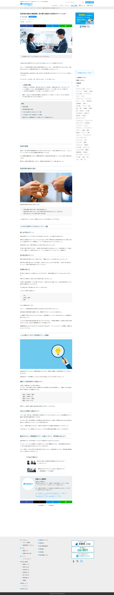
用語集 (24, 580)
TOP (21, 8)
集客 (77, 108)
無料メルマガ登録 (89, 2)
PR (84, 159)
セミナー (77, 101)
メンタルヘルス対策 (79, 149)
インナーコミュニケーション (81, 137)
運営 (80, 108)
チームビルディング (79, 120)
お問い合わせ (90, 5)
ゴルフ (77, 159)
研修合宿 (83, 115)
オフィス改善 (78, 147)
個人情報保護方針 (44, 546)
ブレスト (77, 96)
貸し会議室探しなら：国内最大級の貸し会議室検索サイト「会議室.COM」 (51, 493)
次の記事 (51, 505)
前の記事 (41, 505)
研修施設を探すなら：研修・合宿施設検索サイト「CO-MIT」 (49, 496)
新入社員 (22, 21)
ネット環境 (78, 157)
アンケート (25, 586)
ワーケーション (79, 91)
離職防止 (87, 149)
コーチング (83, 132)
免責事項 (42, 549)
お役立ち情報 (74, 5)
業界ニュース (82, 5)
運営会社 (42, 543)
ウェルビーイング (86, 147)
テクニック (84, 105)
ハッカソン (86, 125)
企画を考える (26, 572)
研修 (77, 110)
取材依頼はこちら (44, 555)
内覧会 (83, 157)
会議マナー (85, 103)
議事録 (85, 142)
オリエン (83, 96)
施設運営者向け (79, 152)
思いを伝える (26, 575)
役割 (89, 105)
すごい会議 (87, 110)
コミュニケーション (88, 120)
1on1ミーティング (79, 122)
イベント (67, 5)
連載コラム (25, 550)
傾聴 (88, 132)
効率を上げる (26, 567)
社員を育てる (32, 8)
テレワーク (89, 88)
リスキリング (78, 135)
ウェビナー (78, 130)
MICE (88, 157)
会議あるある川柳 (27, 553)
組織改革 (86, 144)
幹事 (81, 159)
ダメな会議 (78, 105)
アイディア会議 (79, 93)
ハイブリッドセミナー (88, 127)
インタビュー (55, 5)
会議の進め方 (89, 101)
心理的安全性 (87, 122)
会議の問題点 (78, 103)
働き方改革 (78, 115)
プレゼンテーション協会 (80, 88)
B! (52, 26)
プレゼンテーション (79, 98)
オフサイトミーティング (80, 118)
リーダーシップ (79, 125)
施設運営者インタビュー (28, 545)
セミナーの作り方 (79, 154)
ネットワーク (87, 154)
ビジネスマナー (29, 21)
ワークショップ (88, 98)
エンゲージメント (79, 139)
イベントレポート (27, 559)
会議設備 (85, 108)
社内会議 (85, 91)
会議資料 (90, 108)
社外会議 (90, 91)
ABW (85, 139)
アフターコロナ (79, 142)
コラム (61, 5)
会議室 (83, 130)
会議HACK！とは (44, 540)
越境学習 (85, 152)
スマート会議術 (26, 542)
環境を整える (26, 577)
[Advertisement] (46, 131)
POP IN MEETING (79, 113)
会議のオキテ (86, 113)
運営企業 (77, 132)
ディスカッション (79, 144)
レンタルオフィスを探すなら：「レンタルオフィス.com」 (48, 494)
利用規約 (42, 552)
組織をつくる (26, 564)
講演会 (88, 130)
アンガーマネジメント (87, 135)
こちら (45, 79)
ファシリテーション (87, 93)
